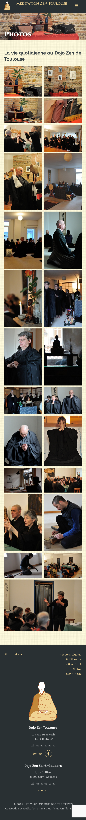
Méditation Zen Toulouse (41, 3)
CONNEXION (73, 673)
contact (37, 753)
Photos (76, 669)
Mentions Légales (70, 654)
